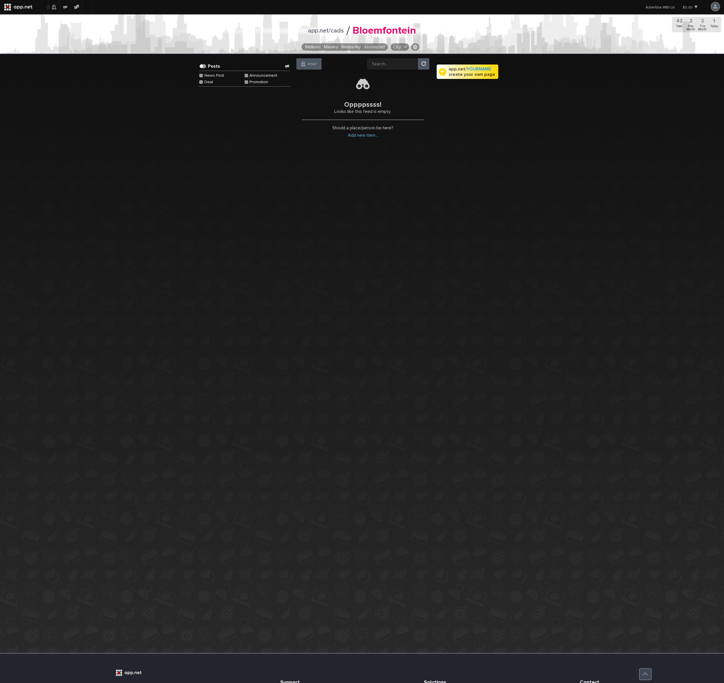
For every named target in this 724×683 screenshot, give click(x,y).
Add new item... (363, 135)
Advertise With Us (660, 7)
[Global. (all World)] (415, 47)
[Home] (24, 7)
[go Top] (645, 674)
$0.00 (688, 7)
